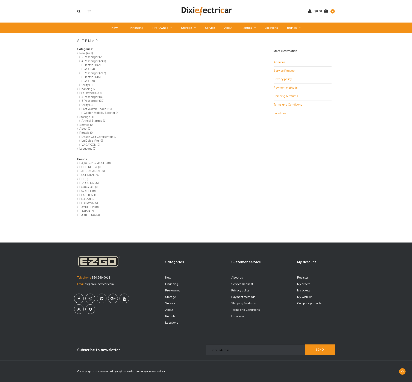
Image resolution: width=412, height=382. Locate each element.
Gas (89, 69)
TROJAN (86, 210)
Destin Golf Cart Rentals (99, 136)
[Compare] (89, 11)
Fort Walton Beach (97, 109)
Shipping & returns (286, 96)
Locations (271, 27)
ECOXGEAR (88, 187)
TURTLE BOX (89, 215)
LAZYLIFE (87, 191)
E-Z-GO (89, 183)
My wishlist (304, 297)
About (228, 27)
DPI (83, 179)
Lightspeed (124, 371)
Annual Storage (94, 120)
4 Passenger (94, 61)
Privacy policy (283, 79)
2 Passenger (92, 57)
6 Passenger (94, 73)
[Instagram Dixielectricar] (90, 298)
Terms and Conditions (288, 104)
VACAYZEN (91, 144)
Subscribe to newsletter (98, 349)
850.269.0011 (101, 277)
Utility (88, 84)
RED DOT (87, 198)
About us (279, 62)
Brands (292, 27)
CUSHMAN (89, 175)
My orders (304, 284)
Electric (92, 65)
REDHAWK (88, 203)
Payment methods (286, 87)
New (115, 27)
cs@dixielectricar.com (99, 284)
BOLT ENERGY (90, 167)
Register (302, 277)
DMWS (151, 371)
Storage (186, 27)
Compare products (309, 303)
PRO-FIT (87, 195)
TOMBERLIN (89, 207)
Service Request (284, 70)
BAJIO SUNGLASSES (95, 163)
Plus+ (161, 371)
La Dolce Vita (92, 140)
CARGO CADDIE (92, 171)
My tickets (303, 290)
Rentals (247, 27)
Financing (136, 27)
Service (210, 27)
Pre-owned (160, 27)
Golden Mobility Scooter (101, 112)
